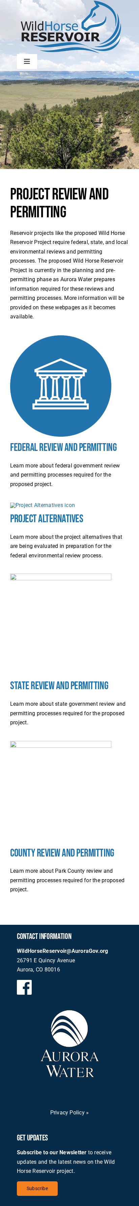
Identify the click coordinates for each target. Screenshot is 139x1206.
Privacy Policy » (69, 1112)
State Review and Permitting (59, 686)
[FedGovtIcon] (60, 338)
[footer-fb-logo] (24, 982)
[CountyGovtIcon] (60, 743)
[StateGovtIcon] (60, 576)
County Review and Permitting (62, 853)
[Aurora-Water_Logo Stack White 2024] (69, 1012)
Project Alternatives (46, 519)
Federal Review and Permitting (63, 447)
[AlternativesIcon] (42, 505)
